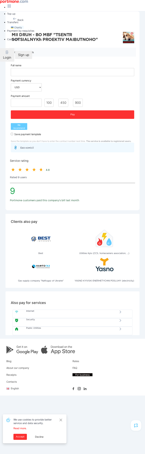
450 (63, 103)
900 (78, 103)
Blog (8, 361)
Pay (72, 115)
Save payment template (27, 134)
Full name (16, 65)
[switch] (12, 134)
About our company (17, 367)
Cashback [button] (13, 39)
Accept (20, 437)
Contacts (11, 381)
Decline (39, 436)
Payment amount (20, 95)
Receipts (11, 374)
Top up (11, 14)
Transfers (12, 22)
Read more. (20, 428)
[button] (7, 55)
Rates (75, 361)
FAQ (74, 367)
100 (49, 103)
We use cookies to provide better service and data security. (32, 421)
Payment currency (21, 80)
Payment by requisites (20, 31)
